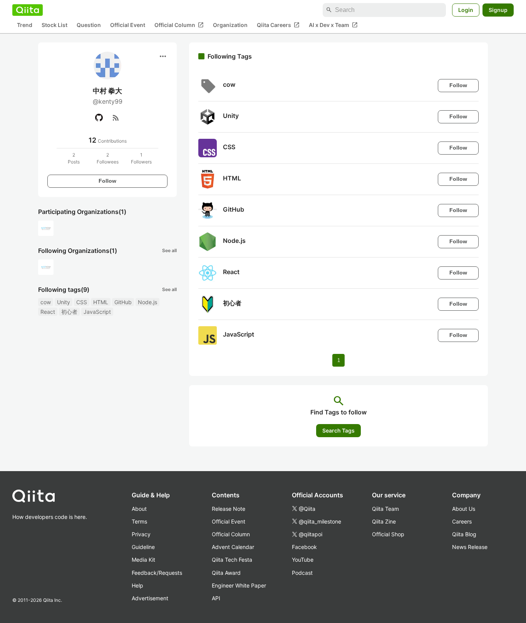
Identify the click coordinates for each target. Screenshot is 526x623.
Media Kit (143, 559)
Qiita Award (226, 572)
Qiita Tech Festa (232, 559)
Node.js (147, 302)
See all (169, 250)
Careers (462, 521)
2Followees (108, 158)
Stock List (54, 25)
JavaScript (97, 311)
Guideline (143, 547)
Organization (230, 25)
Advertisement (150, 598)
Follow (107, 181)
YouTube (302, 559)
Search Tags (338, 430)
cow (45, 302)
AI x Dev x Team (333, 25)
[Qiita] (27, 10)
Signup (498, 10)
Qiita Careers (278, 25)
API (216, 598)
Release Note (228, 508)
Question (89, 25)
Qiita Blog (464, 534)
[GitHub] (98, 117)
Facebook (304, 547)
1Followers (141, 158)
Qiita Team (385, 508)
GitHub (123, 302)
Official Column (179, 25)
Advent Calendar (233, 547)
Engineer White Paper (239, 585)
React (47, 311)
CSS (81, 302)
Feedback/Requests (157, 572)
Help (137, 585)
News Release (469, 547)
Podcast (302, 572)
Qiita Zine (384, 521)
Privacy (141, 534)
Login (465, 10)
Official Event (127, 25)
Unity (63, 302)
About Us (463, 508)
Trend (24, 25)
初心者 (69, 311)
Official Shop (388, 534)
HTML (100, 302)
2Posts (74, 158)
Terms (139, 521)
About (139, 508)
